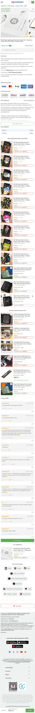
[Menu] (1, 2)
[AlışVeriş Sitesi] (32, 2)
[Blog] (25, 652)
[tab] (17, 667)
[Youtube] (21, 652)
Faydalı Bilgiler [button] (9, 667)
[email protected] (15, 617)
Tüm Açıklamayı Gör (17, 123)
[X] (13, 652)
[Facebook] (10, 652)
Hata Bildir (18, 606)
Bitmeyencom (5, 45)
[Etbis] (13, 687)
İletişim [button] (7, 674)
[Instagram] (17, 652)
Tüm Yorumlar (17, 540)
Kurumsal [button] (7, 671)
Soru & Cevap (29, 45)
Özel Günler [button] (8, 678)
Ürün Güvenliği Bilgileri (29, 100)
